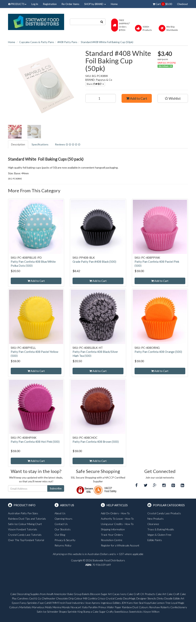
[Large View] (15, 132)
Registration (50, 4)
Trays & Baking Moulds (160, 529)
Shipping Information (113, 529)
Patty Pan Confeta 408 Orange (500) (158, 351)
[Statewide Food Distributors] (36, 21)
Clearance (153, 524)
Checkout (182, 4)
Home (114, 4)
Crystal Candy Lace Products (164, 513)
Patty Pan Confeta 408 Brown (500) (96, 441)
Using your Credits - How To (117, 524)
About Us (60, 513)
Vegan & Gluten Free (159, 534)
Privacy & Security (65, 540)
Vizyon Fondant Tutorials (22, 529)
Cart (163, 4)
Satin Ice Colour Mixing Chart (25, 524)
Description (18, 144)
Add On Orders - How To (115, 513)
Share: (90, 83)
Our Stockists (63, 529)
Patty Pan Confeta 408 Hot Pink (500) (35, 441)
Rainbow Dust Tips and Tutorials (27, 518)
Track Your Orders (112, 534)
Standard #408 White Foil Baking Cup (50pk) (107, 42)
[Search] (101, 22)
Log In (34, 4)
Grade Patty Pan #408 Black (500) (94, 261)
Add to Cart (138, 98)
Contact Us (61, 524)
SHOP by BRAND (94, 4)
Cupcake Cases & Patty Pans (36, 42)
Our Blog (60, 534)
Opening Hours (63, 518)
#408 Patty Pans (67, 42)
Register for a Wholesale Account (120, 545)
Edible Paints (154, 540)
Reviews (60, 144)
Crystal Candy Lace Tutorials (25, 534)
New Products (155, 518)
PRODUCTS (17, 4)
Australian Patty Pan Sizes (23, 513)
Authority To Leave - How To (117, 518)
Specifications (40, 144)
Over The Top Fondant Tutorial (26, 540)
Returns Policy (63, 545)
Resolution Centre (111, 540)
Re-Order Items (70, 4)
